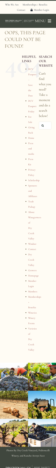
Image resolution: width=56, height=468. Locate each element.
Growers (32, 270)
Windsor (32, 243)
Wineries (32, 312)
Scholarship (34, 180)
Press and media (31, 148)
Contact (32, 249)
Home (31, 138)
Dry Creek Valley (31, 260)
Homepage (33, 275)
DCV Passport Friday (32, 106)
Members (32, 291)
